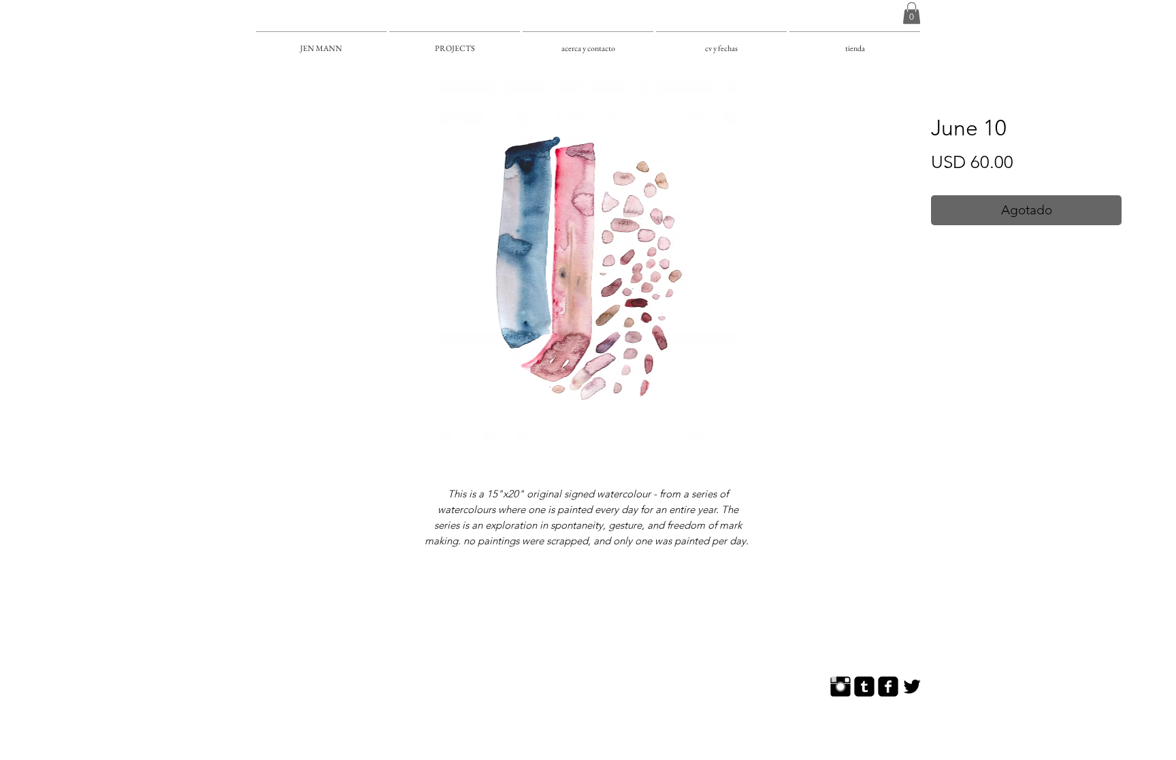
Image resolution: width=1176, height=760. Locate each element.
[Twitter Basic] (912, 686)
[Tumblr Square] (864, 686)
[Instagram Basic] (840, 686)
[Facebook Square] (888, 686)
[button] (911, 13)
